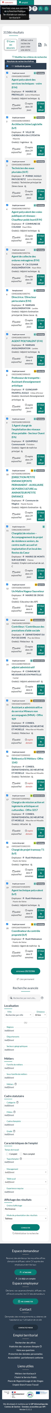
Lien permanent (26, 979)
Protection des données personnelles (25, 1354)
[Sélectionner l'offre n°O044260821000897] (7, 73)
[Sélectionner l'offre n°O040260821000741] (7, 290)
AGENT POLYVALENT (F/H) (27, 341)
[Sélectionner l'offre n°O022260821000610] (7, 371)
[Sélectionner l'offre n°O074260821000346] (7, 470)
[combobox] (18, 1015)
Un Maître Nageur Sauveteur (28, 591)
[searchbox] (25, 1030)
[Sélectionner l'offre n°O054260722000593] (7, 700)
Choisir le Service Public (25, 1377)
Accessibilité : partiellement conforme (25, 1357)
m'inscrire (26, 1272)
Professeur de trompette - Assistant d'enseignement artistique (26, 381)
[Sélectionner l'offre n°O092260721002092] (7, 883)
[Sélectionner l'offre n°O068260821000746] (7, 249)
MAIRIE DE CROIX (34, 595)
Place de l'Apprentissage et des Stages (25, 1381)
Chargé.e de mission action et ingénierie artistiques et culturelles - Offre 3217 (28, 806)
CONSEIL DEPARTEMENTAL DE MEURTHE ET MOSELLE (28, 726)
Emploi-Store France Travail (26, 1384)
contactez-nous (25, 1327)
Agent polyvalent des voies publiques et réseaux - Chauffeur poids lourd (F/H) (27, 215)
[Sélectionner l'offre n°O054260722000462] (7, 795)
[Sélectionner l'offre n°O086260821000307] (7, 526)
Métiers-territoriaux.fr (25, 1373)
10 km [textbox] (38, 1015)
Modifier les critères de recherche (30, 57)
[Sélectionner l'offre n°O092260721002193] (7, 843)
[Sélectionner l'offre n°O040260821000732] (7, 334)
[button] (42, 997)
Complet (13, 1154)
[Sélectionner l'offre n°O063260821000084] (7, 620)
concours (8, 2)
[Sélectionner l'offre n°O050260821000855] (7, 117)
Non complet (29, 1154)
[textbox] (18, 1015)
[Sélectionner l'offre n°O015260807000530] (7, 660)
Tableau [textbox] (8, 1218)
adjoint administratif (23, 667)
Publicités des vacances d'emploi (24, 1346)
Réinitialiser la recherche (27, 1233)
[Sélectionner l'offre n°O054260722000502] (7, 752)
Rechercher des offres (25, 1342)
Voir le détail (41, 106)
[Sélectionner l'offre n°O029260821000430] (7, 418)
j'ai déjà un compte (27, 1278)
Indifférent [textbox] (9, 1172)
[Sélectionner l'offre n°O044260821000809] (7, 161)
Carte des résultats (11, 44)
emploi (24, 2)
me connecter (27, 1301)
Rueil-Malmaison (33, 857)
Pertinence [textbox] (10, 1209)
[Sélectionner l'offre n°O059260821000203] (7, 584)
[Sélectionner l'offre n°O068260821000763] (7, 205)
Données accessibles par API (33, 1407)
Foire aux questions (26, 1350)
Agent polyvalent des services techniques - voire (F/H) (27, 83)
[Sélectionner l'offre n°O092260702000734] (7, 924)
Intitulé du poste (22, 66)
